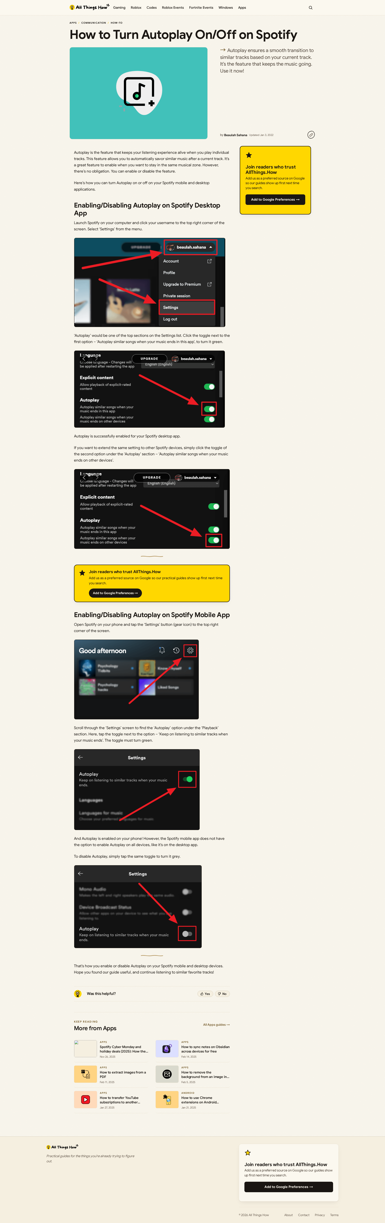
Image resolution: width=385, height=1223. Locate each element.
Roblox (136, 8)
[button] (149, 282)
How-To (117, 22)
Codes (152, 8)
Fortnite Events (201, 8)
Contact (303, 1215)
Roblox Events (173, 8)
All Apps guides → (216, 1025)
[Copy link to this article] (311, 134)
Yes (207, 994)
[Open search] (310, 7)
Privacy (320, 1215)
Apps (242, 8)
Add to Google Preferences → (115, 593)
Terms (334, 1215)
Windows (226, 8)
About (288, 1215)
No (224, 994)
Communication (93, 22)
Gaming (119, 8)
